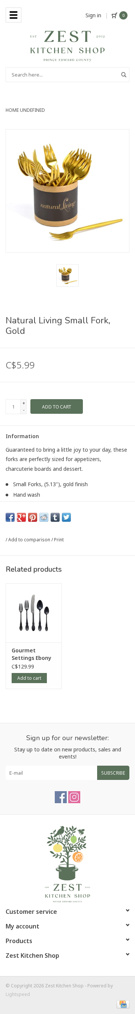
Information (22, 436)
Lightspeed (18, 994)
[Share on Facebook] (10, 517)
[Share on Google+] (21, 517)
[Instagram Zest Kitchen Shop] (74, 797)
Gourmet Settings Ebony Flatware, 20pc (31, 654)
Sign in (93, 15)
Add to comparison (29, 539)
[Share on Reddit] (43, 517)
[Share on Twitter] (66, 517)
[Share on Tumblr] (55, 517)
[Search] (123, 74)
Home (12, 110)
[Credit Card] (121, 1003)
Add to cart (29, 678)
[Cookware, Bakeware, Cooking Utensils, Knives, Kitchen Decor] (67, 45)
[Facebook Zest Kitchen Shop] (61, 797)
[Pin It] (32, 517)
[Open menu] (13, 15)
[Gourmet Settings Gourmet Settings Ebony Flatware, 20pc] (34, 612)
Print (59, 539)
